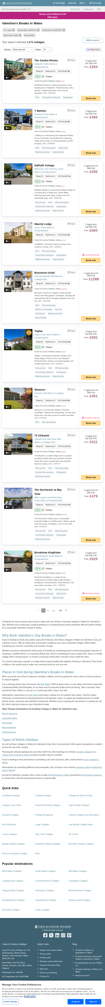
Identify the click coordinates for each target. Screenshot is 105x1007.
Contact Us (72, 3)
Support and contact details (51, 950)
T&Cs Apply (52, 17)
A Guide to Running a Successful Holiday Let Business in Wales (88, 957)
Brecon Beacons (9, 714)
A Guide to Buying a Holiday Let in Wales (89, 970)
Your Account (96, 3)
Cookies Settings (10, 1002)
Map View (95, 49)
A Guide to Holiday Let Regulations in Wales (84, 951)
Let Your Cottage (59, 3)
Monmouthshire (9, 727)
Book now (91, 98)
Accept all (76, 1002)
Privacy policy (45, 954)
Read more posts (82, 975)
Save (72, 60)
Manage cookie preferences (51, 961)
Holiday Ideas (88, 9)
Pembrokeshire (9, 732)
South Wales (33, 695)
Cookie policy (45, 958)
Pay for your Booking (48, 973)
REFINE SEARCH (92, 40)
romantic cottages (84, 752)
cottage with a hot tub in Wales (16, 755)
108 (60, 610)
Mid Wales (45, 684)
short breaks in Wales (60, 775)
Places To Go (75, 9)
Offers (99, 9)
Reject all (93, 1002)
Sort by (7, 50)
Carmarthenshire (9, 718)
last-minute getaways (92, 775)
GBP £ (82, 3)
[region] (52, 994)
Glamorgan (7, 723)
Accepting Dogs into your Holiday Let (88, 964)
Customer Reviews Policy (50, 965)
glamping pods (82, 767)
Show (38, 50)
